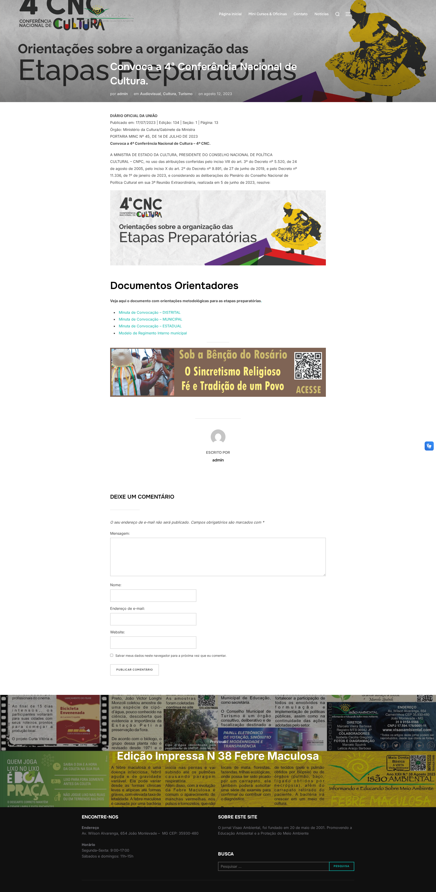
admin (122, 93)
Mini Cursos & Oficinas (267, 14)
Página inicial (230, 14)
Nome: (115, 585)
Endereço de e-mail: (127, 608)
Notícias (322, 14)
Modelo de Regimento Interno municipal (153, 333)
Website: (117, 632)
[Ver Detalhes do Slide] (218, 372)
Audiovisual (150, 93)
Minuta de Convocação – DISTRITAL (150, 312)
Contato (301, 14)
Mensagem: (120, 533)
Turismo (185, 93)
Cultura (169, 93)
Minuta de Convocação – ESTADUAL (150, 326)
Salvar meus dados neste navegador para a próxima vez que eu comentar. (170, 655)
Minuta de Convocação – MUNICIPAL (150, 319)
